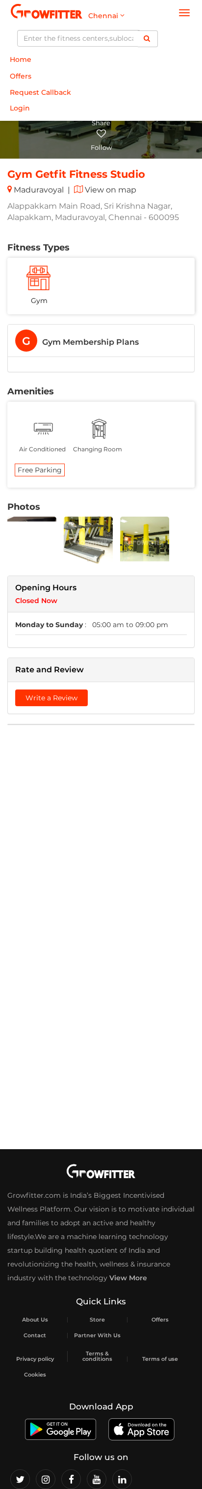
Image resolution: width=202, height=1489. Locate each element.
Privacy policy (35, 1359)
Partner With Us (97, 1335)
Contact (35, 1335)
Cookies (35, 1375)
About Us (35, 1320)
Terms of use (160, 1359)
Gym (39, 300)
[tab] (101, 341)
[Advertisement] (101, 836)
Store (97, 1320)
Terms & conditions (97, 1356)
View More (128, 1277)
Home (20, 59)
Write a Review (51, 697)
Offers (20, 76)
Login (20, 108)
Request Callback (40, 92)
